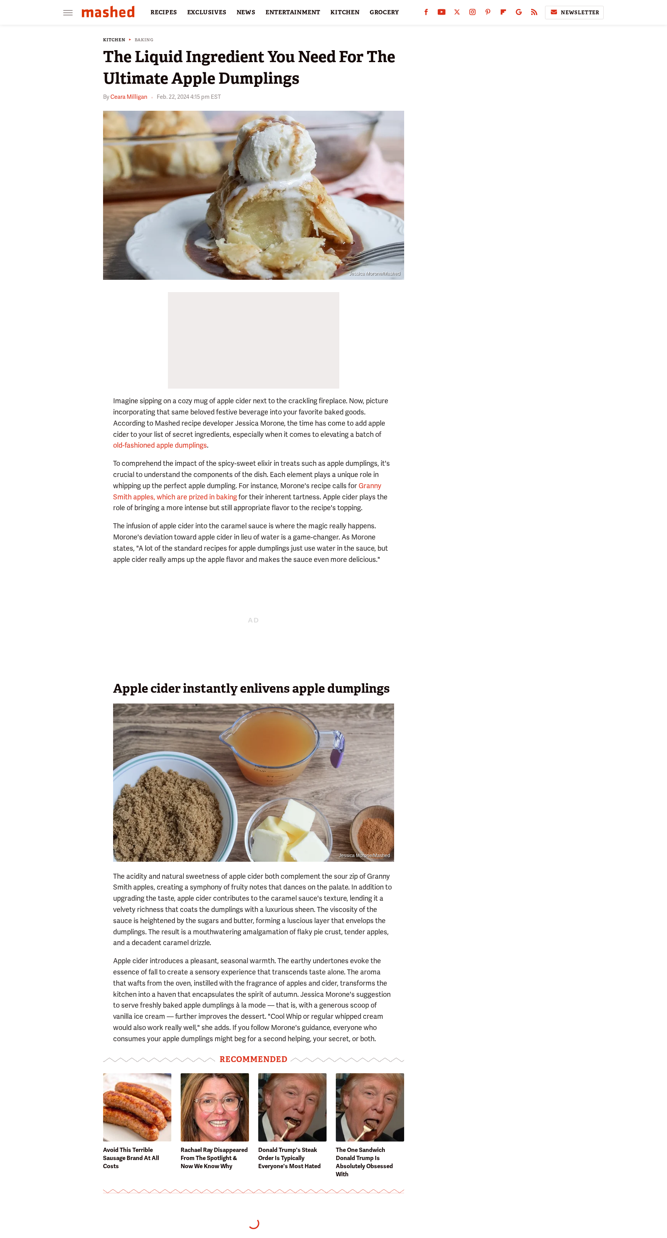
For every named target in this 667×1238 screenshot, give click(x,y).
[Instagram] (472, 13)
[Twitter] (457, 13)
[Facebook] (426, 13)
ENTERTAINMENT (293, 12)
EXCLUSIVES (207, 12)
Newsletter (580, 12)
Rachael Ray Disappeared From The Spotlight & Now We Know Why (214, 1158)
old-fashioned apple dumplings (160, 445)
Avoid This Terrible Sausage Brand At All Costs (131, 1158)
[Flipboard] (503, 13)
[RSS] (534, 13)
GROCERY (384, 12)
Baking (144, 40)
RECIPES (164, 12)
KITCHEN (345, 12)
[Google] (518, 13)
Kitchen (114, 40)
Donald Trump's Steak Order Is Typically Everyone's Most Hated (289, 1158)
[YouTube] (441, 13)
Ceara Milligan (128, 97)
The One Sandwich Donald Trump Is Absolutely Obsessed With (364, 1162)
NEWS (246, 12)
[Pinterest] (488, 13)
